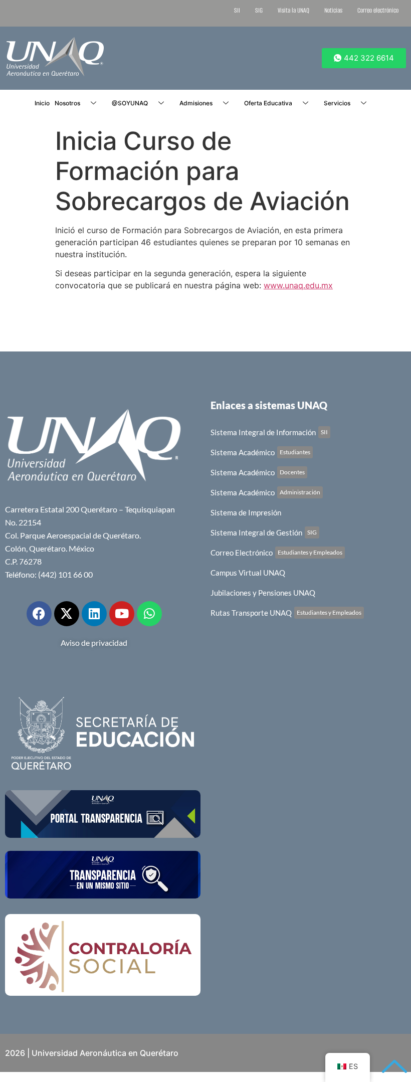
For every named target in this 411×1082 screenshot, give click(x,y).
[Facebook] (39, 613)
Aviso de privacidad (94, 642)
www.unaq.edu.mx (298, 285)
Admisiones (196, 103)
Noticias (333, 10)
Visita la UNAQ (293, 10)
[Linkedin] (94, 613)
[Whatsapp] (149, 613)
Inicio (42, 103)
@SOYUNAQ (130, 103)
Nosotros (67, 103)
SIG (259, 10)
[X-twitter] (66, 613)
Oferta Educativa (268, 103)
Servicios (337, 103)
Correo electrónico (377, 10)
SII (237, 10)
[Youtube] (121, 613)
